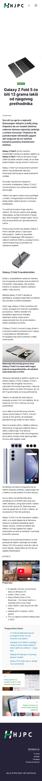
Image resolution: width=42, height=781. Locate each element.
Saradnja (36, 759)
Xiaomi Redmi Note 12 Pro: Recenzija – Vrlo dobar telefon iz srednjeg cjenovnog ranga (22, 600)
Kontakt (37, 756)
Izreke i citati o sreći (16, 594)
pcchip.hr (6, 556)
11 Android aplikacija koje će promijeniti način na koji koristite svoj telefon (22, 636)
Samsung (22, 411)
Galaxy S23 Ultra (9, 545)
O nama (37, 754)
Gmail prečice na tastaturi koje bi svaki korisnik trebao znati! (12, 682)
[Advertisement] (21, 33)
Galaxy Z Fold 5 (29, 184)
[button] (29, 5)
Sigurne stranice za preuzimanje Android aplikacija (30, 707)
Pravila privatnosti (33, 762)
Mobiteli (21, 83)
